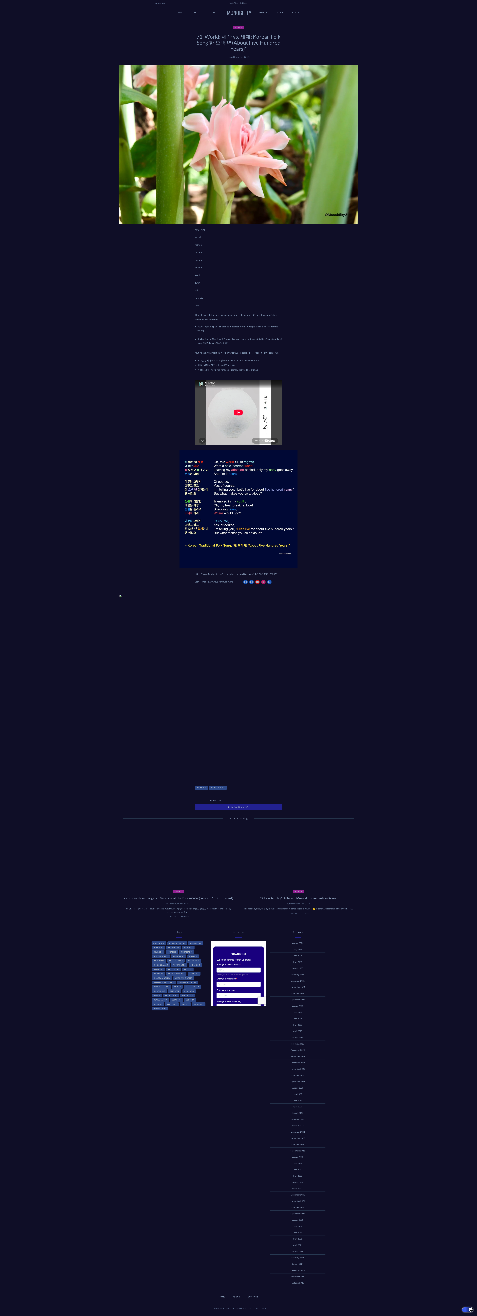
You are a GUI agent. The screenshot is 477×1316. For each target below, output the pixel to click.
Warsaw (199, 1004)
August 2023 (297, 1088)
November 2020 (298, 1276)
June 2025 (297, 1018)
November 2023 (298, 1069)
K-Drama (159, 961)
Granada (187, 952)
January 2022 (297, 1188)
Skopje (158, 1004)
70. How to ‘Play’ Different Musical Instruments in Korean (298, 898)
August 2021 (297, 1220)
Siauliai (177, 1000)
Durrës (189, 948)
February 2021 (297, 1257)
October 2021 (298, 1207)
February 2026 (297, 974)
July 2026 (298, 949)
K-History (194, 961)
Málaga (189, 991)
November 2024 (298, 1056)
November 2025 (298, 987)
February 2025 (297, 1044)
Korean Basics (162, 978)
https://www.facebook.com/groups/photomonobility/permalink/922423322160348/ (236, 574)
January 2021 (297, 1264)
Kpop (178, 987)
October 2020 (298, 1283)
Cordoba (174, 948)
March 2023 (297, 1113)
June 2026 (297, 955)
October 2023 (298, 1075)
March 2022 (297, 1182)
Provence (188, 995)
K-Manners (180, 965)
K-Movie (196, 965)
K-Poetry (174, 969)
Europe (159, 952)
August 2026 (297, 943)
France (172, 952)
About (195, 13)
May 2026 (297, 962)
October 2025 (298, 993)
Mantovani (193, 987)
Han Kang (179, 956)
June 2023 (297, 1100)
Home (181, 13)
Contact (211, 13)
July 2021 (298, 1226)
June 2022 (297, 1169)
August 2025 (297, 1006)
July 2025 (298, 1012)
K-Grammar (176, 961)
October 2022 (298, 1144)
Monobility (233, 57)
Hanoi (193, 956)
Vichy (186, 1004)
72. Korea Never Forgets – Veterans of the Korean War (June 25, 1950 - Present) (178, 898)
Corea (295, 13)
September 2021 (298, 1213)
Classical (196, 943)
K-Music (202, 788)
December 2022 (298, 1132)
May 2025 (297, 1025)
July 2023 (298, 1094)
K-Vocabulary (177, 974)
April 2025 (297, 1031)
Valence (172, 1004)
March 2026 (297, 968)
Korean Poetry (188, 982)
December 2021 (298, 1195)
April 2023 (297, 1106)
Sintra (190, 1000)
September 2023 (298, 1081)
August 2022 (297, 1157)
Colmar (159, 948)
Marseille (160, 991)
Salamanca (161, 1000)
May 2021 (297, 1239)
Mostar (175, 991)
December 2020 (298, 1270)
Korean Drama (184, 978)
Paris (157, 995)
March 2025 (297, 1037)
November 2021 (298, 1201)
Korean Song (162, 987)
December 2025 (298, 981)
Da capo (280, 13)
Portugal (171, 995)
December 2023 (298, 1062)
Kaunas (195, 974)
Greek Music (161, 956)
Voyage (263, 13)
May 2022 (297, 1176)
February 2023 (297, 1119)
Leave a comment (238, 807)
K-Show (159, 974)
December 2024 (298, 1050)
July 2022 (298, 1163)
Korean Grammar (164, 982)
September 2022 (298, 1150)
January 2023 (297, 1125)
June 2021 (297, 1232)
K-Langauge (218, 788)
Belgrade (159, 943)
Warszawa (160, 1008)
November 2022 (298, 1138)
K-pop (188, 969)
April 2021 (297, 1245)
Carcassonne (177, 943)
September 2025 (298, 999)
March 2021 (297, 1251)
